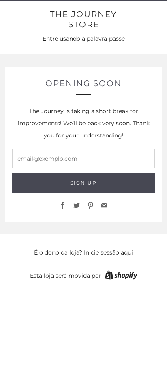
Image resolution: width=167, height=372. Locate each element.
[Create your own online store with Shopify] (121, 276)
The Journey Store (83, 19)
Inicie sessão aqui (108, 252)
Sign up (83, 183)
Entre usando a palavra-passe (84, 38)
